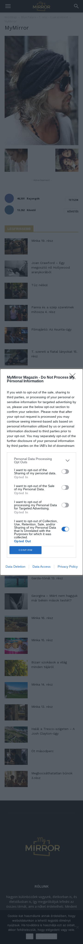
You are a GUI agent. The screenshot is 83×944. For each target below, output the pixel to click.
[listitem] (41, 460)
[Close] (74, 377)
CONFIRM (26, 550)
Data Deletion (15, 566)
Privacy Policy (68, 566)
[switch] (65, 471)
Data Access (41, 566)
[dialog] (41, 472)
